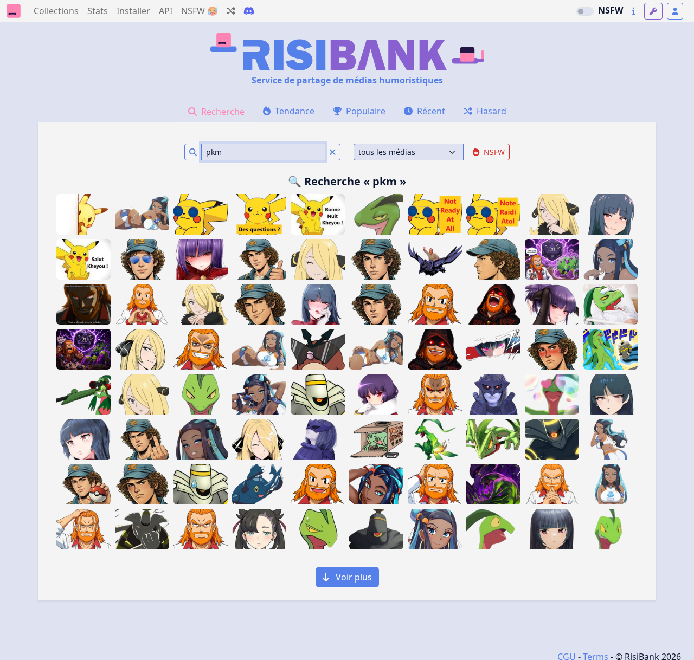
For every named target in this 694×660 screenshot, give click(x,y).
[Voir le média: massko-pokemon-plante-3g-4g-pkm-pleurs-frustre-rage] (493, 439)
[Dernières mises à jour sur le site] (633, 11)
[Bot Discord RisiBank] (249, 11)
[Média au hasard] (231, 11)
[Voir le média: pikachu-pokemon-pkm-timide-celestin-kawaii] (83, 214)
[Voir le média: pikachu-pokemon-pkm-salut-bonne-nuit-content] (318, 214)
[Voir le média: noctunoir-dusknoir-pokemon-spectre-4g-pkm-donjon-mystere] (318, 394)
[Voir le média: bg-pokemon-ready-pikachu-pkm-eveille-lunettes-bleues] (201, 214)
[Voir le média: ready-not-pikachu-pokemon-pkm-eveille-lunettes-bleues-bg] (493, 214)
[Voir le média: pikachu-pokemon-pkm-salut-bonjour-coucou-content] (83, 259)
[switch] (585, 11)
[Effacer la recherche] (332, 152)
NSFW (610, 10)
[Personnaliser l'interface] (653, 11)
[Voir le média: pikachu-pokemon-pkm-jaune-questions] (259, 214)
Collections (56, 11)
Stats (97, 11)
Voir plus (352, 577)
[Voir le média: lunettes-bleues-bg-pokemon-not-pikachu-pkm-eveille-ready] (435, 214)
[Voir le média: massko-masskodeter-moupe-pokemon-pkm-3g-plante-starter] (318, 529)
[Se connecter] (675, 11)
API (165, 11)
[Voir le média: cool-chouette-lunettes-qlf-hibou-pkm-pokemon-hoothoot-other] (318, 349)
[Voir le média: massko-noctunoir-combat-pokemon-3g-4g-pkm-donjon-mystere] (493, 484)
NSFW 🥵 (199, 11)
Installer (133, 11)
